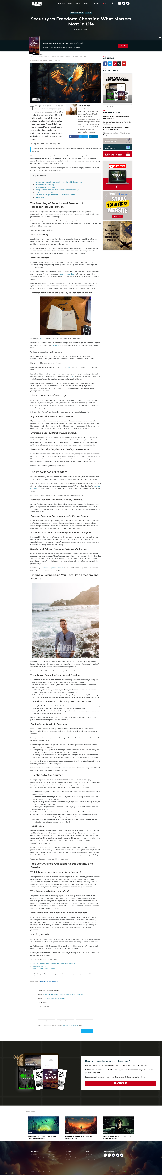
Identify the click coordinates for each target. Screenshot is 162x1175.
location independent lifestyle (52, 568)
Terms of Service (75, 1025)
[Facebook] (105, 63)
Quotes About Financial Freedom (43, 969)
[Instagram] (119, 3)
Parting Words (40, 197)
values (69, 367)
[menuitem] (104, 3)
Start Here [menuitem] (61, 3)
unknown (65, 768)
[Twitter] (123, 3)
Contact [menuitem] (96, 3)
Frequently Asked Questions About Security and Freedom (55, 195)
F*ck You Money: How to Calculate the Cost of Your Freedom (53, 964)
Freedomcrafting (77, 13)
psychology (56, 345)
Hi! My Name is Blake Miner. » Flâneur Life (54, 998)
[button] (112, 3)
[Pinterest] (115, 63)
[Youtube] (127, 3)
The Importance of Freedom (45, 187)
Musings (89, 13)
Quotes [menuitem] (78, 3)
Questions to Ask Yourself (44, 192)
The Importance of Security (44, 185)
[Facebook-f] (105, 1155)
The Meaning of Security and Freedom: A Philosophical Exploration (58, 182)
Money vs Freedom (39, 966)
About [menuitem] (70, 3)
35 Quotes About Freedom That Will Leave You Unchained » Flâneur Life (63, 994)
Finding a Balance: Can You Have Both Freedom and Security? (57, 190)
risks (71, 376)
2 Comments (57, 60)
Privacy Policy (65, 1025)
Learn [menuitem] (86, 3)
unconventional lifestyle (67, 274)
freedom (41, 338)
